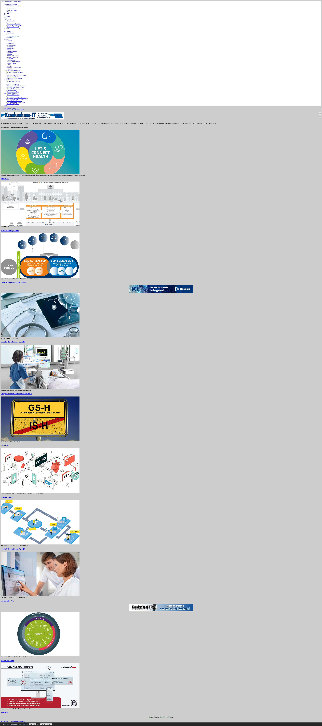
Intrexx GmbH (7, 497)
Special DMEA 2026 (13, 55)
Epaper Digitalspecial (13, 84)
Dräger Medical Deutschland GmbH (16, 394)
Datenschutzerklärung (17, 722)
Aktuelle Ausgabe (12, 10)
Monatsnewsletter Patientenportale (16, 86)
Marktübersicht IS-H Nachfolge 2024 (17, 99)
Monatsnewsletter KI (12, 76)
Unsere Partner (8, 19)
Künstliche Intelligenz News (14, 78)
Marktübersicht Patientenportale (15, 87)
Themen (6, 39)
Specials (9, 11)
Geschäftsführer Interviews (14, 89)
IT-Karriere (10, 58)
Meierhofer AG (7, 601)
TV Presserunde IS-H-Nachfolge (16, 102)
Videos (9, 64)
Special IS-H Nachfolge (10, 93)
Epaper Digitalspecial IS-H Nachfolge (17, 98)
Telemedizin (10, 43)
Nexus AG (5, 712)
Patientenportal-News (13, 92)
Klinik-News (10, 48)
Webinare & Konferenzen (14, 67)
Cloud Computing (12, 51)
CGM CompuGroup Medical (13, 282)
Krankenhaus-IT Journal (10, 4)
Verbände (9, 69)
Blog (5, 105)
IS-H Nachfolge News (13, 104)
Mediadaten (7, 13)
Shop (5, 18)
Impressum (4, 722)
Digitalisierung (11, 37)
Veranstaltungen (11, 60)
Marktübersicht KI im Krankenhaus (16, 75)
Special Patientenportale (10, 79)
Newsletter (7, 16)
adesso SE (5, 179)
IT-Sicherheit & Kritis (13, 36)
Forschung (10, 52)
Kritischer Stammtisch (13, 27)
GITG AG (5, 445)
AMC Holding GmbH (10, 230)
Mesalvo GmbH (7, 660)
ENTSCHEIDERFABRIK (14, 25)
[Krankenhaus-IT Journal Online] (11, 1)
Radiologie (10, 46)
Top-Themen (7, 31)
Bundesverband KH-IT (13, 24)
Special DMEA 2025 (13, 57)
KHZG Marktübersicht (13, 61)
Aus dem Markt (11, 63)
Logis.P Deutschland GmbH (13, 549)
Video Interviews (11, 90)
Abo (5, 15)
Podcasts (9, 66)
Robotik (9, 54)
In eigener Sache (11, 8)
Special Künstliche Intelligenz (12, 70)
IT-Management (11, 45)
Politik (9, 49)
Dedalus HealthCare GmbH (13, 342)
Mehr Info (25, 724)
